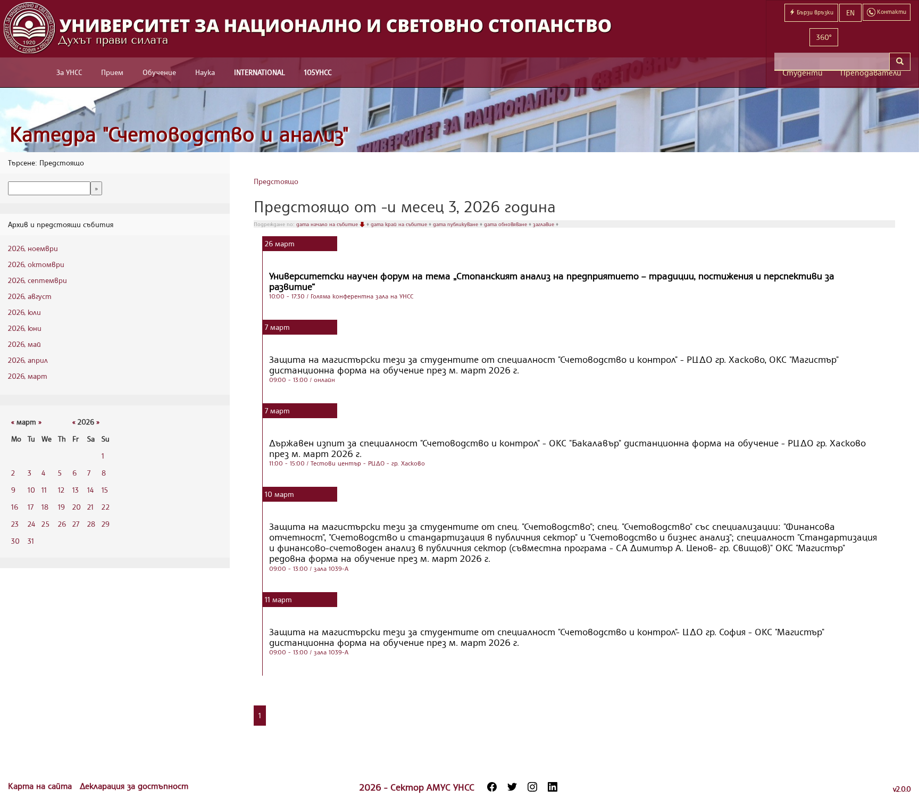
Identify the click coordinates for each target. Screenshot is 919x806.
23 (15, 523)
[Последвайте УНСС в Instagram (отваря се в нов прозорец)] (532, 787)
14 (90, 489)
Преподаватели (870, 73)
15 (105, 489)
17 (31, 506)
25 (45, 523)
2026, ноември (33, 248)
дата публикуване (456, 224)
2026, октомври (36, 264)
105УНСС (317, 72)
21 (90, 506)
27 (75, 523)
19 (61, 506)
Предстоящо (276, 181)
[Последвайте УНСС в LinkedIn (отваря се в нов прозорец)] (552, 787)
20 (76, 506)
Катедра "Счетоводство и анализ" (179, 134)
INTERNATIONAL (259, 72)
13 (75, 489)
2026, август (30, 296)
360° (823, 36)
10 (31, 489)
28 (91, 523)
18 (44, 506)
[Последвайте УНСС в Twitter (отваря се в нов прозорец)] (512, 787)
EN (850, 12)
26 (62, 523)
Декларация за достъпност (134, 785)
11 (44, 489)
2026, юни (24, 328)
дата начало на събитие (328, 224)
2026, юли (24, 312)
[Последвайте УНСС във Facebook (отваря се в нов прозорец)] (492, 787)
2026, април (28, 359)
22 (106, 506)
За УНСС (69, 72)
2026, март (27, 375)
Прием (112, 72)
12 (61, 489)
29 (106, 523)
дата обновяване (506, 224)
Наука (205, 72)
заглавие (544, 224)
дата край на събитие (400, 224)
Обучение (159, 72)
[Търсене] (899, 62)
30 (15, 540)
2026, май (24, 343)
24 (31, 523)
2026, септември (37, 280)
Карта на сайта (41, 785)
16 (14, 506)
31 (31, 540)
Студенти (802, 73)
